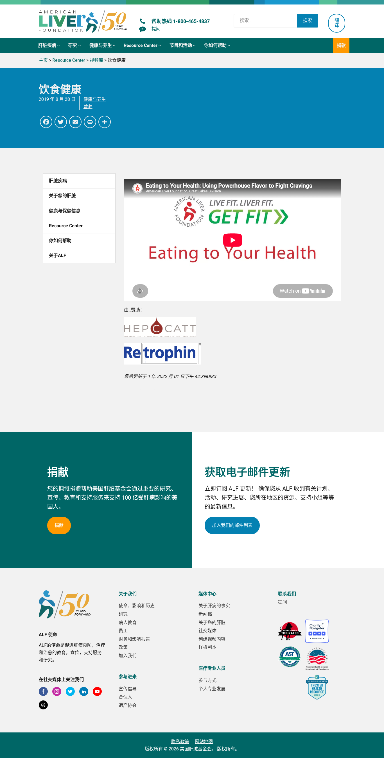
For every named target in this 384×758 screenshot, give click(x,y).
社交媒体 (207, 630)
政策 (123, 647)
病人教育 (128, 622)
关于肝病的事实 (214, 605)
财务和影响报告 (134, 639)
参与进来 (128, 676)
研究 (123, 614)
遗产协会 (128, 705)
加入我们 (128, 655)
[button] (50, 45)
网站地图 (204, 741)
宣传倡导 (128, 688)
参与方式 (207, 680)
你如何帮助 (60, 240)
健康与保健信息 (64, 210)
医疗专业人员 (211, 668)
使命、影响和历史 (137, 605)
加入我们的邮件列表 (232, 525)
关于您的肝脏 (62, 195)
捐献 (59, 525)
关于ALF (57, 255)
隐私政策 (180, 741)
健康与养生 (94, 99)
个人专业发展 (211, 688)
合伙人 (125, 697)
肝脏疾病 (58, 180)
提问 (282, 602)
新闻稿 (205, 614)
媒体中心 (207, 594)
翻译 (337, 23)
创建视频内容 (211, 639)
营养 (87, 106)
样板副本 (207, 647)
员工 (123, 630)
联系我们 (287, 594)
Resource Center (66, 225)
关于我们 (128, 594)
